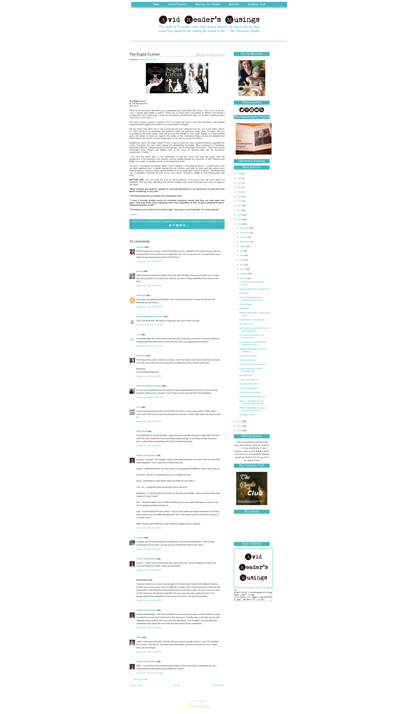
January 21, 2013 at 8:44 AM (148, 286)
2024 (239, 174)
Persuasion (244, 293)
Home (177, 686)
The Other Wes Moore (249, 388)
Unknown (140, 295)
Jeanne (139, 271)
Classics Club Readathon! (250, 392)
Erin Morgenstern (166, 222)
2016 (239, 210)
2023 (239, 178)
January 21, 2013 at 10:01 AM (149, 307)
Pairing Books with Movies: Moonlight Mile (251, 370)
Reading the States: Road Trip (252, 397)
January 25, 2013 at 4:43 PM (148, 628)
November (245, 233)
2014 (239, 219)
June (242, 255)
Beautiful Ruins (245, 375)
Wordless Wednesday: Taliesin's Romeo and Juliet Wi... (252, 409)
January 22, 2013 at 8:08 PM (148, 549)
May (242, 260)
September (245, 242)
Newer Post (136, 686)
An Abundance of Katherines (251, 320)
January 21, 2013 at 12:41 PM (149, 346)
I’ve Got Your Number (248, 384)
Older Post (218, 686)
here (138, 214)
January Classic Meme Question (253, 364)
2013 (239, 224)
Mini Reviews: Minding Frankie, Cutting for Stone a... (253, 343)
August (243, 246)
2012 (239, 421)
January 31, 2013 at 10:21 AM (149, 673)
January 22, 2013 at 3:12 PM (148, 421)
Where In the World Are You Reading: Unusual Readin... (252, 402)
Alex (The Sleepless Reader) (148, 386)
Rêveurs (202, 222)
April (242, 265)
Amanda (140, 247)
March (243, 269)
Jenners (140, 538)
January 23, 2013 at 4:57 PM (148, 570)
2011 (239, 426)
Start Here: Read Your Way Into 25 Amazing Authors (254, 329)
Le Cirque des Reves (186, 222)
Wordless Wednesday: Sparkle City (254, 289)
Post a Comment (140, 679)
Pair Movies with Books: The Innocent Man (251, 336)
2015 (239, 215)
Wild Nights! (244, 308)
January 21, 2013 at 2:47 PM (148, 376)
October (244, 237)
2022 (239, 183)
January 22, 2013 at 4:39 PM (148, 446)
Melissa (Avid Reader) (146, 455)
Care (138, 335)
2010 (239, 431)
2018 (239, 201)
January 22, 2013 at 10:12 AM (149, 397)
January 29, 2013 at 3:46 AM (148, 652)
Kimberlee (141, 356)
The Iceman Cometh (248, 360)
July (241, 251)
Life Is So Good (245, 304)
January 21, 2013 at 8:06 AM (148, 261)
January (243, 278)
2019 (239, 197)
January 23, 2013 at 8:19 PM (148, 600)
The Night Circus (215, 222)
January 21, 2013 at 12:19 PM (149, 325)
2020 (239, 192)
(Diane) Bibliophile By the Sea (149, 316)
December (245, 228)
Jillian (138, 637)
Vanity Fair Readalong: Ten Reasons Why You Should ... (252, 298)
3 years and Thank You (249, 380)
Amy (138, 407)
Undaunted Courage (248, 356)
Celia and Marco (148, 222)
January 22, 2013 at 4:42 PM (148, 528)
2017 (239, 206)
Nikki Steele (141, 431)
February (244, 274)
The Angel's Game (247, 415)
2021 (239, 187)
